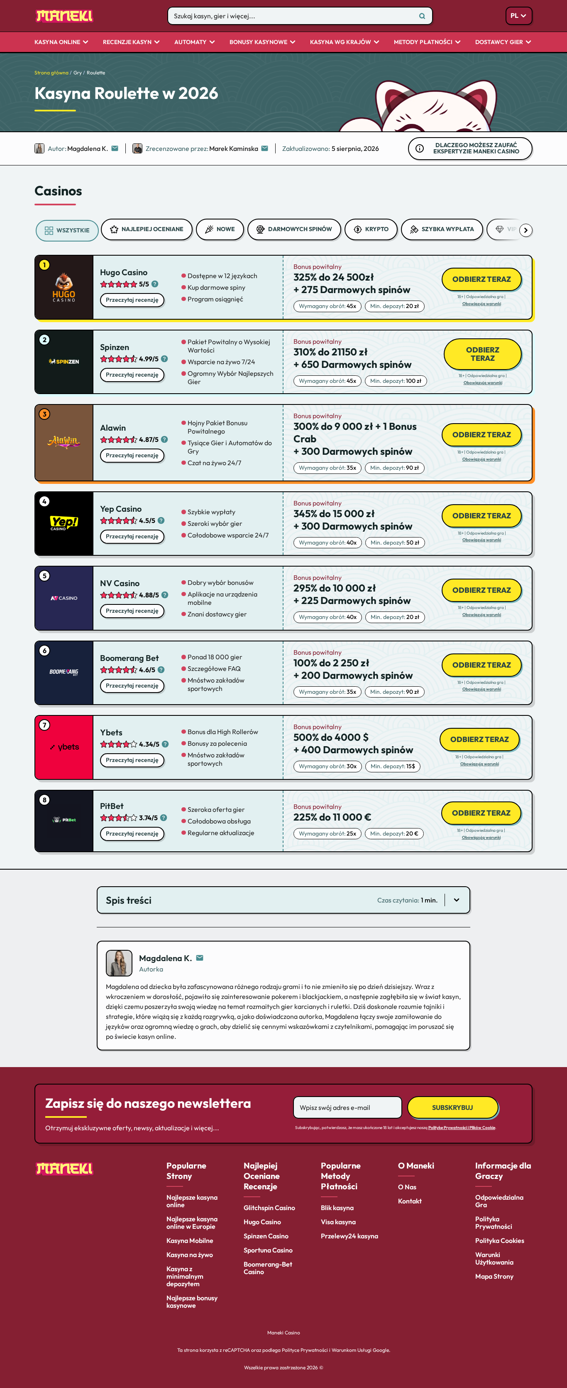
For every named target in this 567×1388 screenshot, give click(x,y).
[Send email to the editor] (114, 148)
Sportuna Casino (268, 1250)
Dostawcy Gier (499, 42)
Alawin (113, 427)
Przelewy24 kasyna (349, 1236)
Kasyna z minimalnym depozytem (184, 1276)
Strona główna (51, 72)
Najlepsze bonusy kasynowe (192, 1301)
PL (514, 15)
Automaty (190, 42)
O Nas (407, 1187)
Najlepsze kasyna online (192, 1201)
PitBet (112, 806)
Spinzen (114, 347)
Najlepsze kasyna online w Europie (192, 1222)
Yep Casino (121, 508)
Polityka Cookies (499, 1240)
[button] (283, 900)
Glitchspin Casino (269, 1207)
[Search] (422, 16)
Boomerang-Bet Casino (268, 1268)
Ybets (111, 732)
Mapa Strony (494, 1276)
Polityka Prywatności (493, 1222)
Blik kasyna (337, 1207)
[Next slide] (526, 230)
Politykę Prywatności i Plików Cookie (461, 1127)
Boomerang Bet (129, 658)
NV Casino (119, 583)
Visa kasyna (338, 1222)
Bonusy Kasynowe (258, 42)
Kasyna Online (57, 42)
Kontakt (410, 1201)
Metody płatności (423, 42)
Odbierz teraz (481, 279)
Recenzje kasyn (127, 42)
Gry (77, 72)
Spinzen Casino (266, 1236)
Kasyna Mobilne (189, 1240)
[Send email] (200, 958)
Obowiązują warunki (481, 303)
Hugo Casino (123, 272)
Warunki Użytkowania (494, 1258)
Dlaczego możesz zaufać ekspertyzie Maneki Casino (476, 148)
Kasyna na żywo (189, 1254)
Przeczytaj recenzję (132, 299)
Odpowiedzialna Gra (499, 1201)
